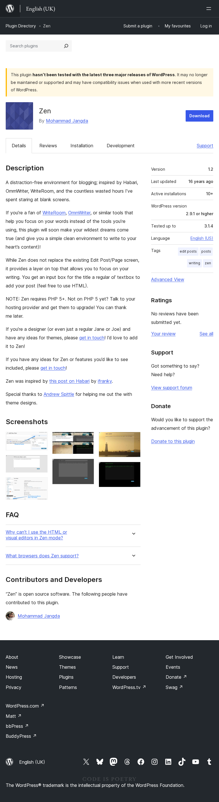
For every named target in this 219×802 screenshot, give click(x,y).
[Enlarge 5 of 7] (86, 466)
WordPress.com (25, 706)
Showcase (70, 657)
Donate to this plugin (173, 441)
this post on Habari (69, 381)
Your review (163, 333)
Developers (124, 677)
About (12, 657)
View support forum (171, 387)
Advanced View (167, 279)
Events (173, 667)
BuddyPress (21, 736)
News (12, 667)
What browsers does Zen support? (42, 556)
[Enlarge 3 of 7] (40, 485)
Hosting (14, 677)
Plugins (66, 677)
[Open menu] (210, 8)
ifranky (105, 381)
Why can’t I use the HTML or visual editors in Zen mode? (36, 534)
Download (199, 115)
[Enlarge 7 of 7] (133, 469)
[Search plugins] (66, 46)
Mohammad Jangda (67, 121)
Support (205, 145)
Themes (67, 667)
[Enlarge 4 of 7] (86, 439)
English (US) (201, 238)
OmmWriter (79, 212)
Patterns (68, 687)
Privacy (13, 687)
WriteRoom (54, 212)
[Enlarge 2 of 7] (40, 463)
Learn (118, 657)
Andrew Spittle (59, 394)
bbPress (17, 726)
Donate (176, 677)
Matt (14, 716)
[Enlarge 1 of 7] (40, 439)
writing (194, 263)
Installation (81, 145)
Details (19, 145)
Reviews (48, 145)
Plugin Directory (21, 25)
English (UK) (32, 762)
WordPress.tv (129, 687)
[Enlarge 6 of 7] (133, 439)
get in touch (91, 337)
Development (121, 145)
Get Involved (179, 657)
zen (208, 263)
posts (206, 251)
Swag (174, 687)
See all (206, 333)
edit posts (188, 251)
